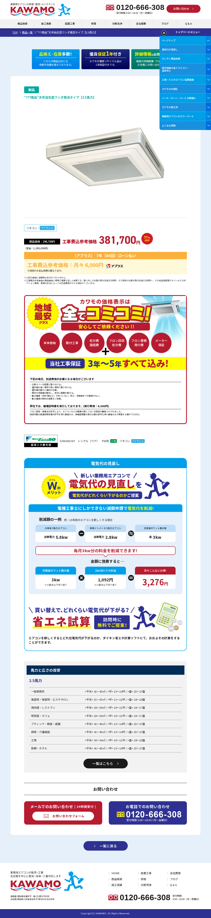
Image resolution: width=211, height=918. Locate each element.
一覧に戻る (108, 845)
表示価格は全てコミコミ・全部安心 (175, 69)
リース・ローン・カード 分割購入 (179, 98)
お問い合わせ (181, 9)
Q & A (188, 23)
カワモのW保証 (170, 89)
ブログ (165, 23)
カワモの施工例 (170, 107)
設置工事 (70, 23)
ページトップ (169, 40)
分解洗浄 (117, 23)
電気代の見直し (170, 49)
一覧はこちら (102, 763)
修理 (93, 23)
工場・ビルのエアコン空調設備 (178, 79)
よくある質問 (169, 125)
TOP (15, 32)
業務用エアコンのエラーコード (178, 116)
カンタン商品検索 (171, 58)
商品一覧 (27, 32)
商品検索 (22, 23)
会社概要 (141, 23)
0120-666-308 (140, 7)
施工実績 (46, 23)
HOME (115, 873)
